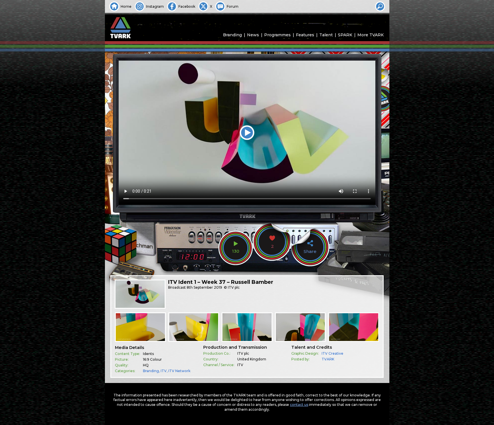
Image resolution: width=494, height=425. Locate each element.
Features (305, 34)
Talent (326, 34)
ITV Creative (332, 353)
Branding (232, 34)
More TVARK (370, 34)
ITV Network (179, 371)
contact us (299, 404)
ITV (164, 371)
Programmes (277, 34)
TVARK (328, 359)
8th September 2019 (204, 287)
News (253, 34)
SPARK (345, 34)
